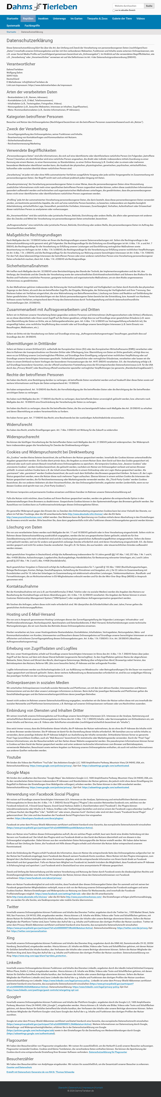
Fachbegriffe (32, 25)
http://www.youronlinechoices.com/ (24, 517)
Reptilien (28, 18)
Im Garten (76, 18)
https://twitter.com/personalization (29, 931)
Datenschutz (75, 1087)
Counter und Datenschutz (19, 1067)
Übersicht (62, 1087)
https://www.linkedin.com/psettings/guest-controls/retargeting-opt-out (42, 990)
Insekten (43, 18)
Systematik (13, 25)
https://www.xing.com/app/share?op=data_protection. (39, 956)
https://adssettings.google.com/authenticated (105, 765)
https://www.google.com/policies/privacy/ (51, 765)
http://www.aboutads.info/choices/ (85, 514)
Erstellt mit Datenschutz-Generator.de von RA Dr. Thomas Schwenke (40, 1072)
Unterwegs (59, 18)
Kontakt (99, 1087)
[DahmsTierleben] (42, 6)
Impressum (88, 1087)
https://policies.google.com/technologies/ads (30, 1030)
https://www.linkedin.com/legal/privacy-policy (96, 987)
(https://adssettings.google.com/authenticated (30, 1033)
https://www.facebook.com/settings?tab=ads (57, 893)
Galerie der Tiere (122, 18)
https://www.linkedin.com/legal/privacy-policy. (66, 980)
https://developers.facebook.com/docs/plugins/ (39, 818)
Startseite (12, 18)
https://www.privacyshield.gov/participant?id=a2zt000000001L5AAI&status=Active (49, 1024)
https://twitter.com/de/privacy (132, 928)
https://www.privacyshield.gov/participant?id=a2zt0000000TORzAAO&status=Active (49, 928)
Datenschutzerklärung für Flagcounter (108, 1052)
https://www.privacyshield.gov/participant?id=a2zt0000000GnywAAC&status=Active (49, 827)
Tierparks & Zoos (97, 18)
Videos (140, 18)
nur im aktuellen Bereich (125, 10)
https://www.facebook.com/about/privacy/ (40, 878)
